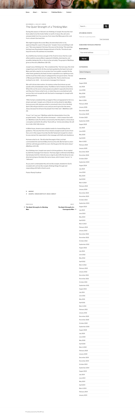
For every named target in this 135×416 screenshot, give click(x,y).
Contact (68, 12)
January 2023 (83, 230)
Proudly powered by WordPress (34, 412)
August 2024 (83, 165)
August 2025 (83, 124)
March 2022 (82, 265)
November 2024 (84, 155)
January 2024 (83, 189)
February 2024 (83, 186)
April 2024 (82, 179)
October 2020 (83, 323)
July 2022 (82, 251)
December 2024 (84, 151)
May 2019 (82, 381)
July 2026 (82, 86)
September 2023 (84, 203)
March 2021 (82, 306)
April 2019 (82, 385)
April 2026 (82, 97)
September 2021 (84, 285)
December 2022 (84, 234)
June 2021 (82, 295)
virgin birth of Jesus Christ (45, 194)
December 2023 (84, 193)
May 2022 (82, 258)
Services (44, 12)
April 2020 (82, 343)
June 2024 (82, 172)
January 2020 (83, 354)
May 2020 (82, 340)
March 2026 (83, 100)
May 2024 (82, 176)
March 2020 (83, 347)
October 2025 (83, 117)
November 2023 (84, 196)
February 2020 (83, 350)
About (35, 12)
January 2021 (83, 313)
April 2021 (82, 302)
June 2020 (82, 337)
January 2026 (83, 107)
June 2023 (82, 213)
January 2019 (83, 395)
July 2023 (82, 210)
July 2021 (82, 292)
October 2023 (83, 200)
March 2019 (82, 388)
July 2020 (82, 333)
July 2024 (82, 169)
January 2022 (83, 272)
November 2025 (84, 114)
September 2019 (84, 368)
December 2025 (84, 110)
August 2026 (83, 83)
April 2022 (82, 261)
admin (44, 24)
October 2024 (83, 158)
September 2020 (84, 326)
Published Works (57, 12)
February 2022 (83, 268)
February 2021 (83, 309)
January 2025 (83, 148)
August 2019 (83, 371)
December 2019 (84, 357)
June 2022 (82, 254)
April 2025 (82, 138)
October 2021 (83, 282)
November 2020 (84, 319)
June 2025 (82, 131)
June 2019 (82, 378)
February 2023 (83, 227)
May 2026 (82, 93)
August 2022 (83, 247)
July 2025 (82, 127)
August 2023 (83, 206)
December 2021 (84, 275)
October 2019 (83, 364)
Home (27, 12)
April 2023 (82, 220)
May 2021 (82, 299)
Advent (31, 191)
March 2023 (83, 223)
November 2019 (84, 361)
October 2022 (83, 241)
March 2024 (83, 182)
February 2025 (83, 145)
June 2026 (82, 90)
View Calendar (104, 39)
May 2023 (82, 217)
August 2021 (83, 289)
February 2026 (83, 104)
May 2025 (82, 134)
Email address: (83, 48)
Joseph (31, 194)
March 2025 (83, 141)
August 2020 (83, 330)
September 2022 (84, 244)
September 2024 (84, 162)
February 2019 (83, 391)
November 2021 (84, 278)
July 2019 (82, 374)
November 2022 (84, 237)
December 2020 (84, 316)
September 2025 (84, 121)
